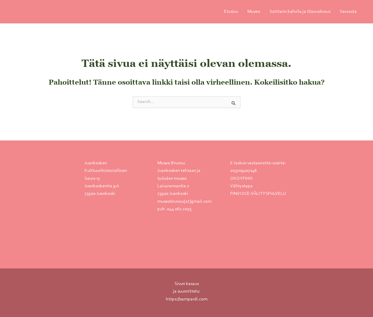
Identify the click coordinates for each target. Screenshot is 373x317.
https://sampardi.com (186, 299)
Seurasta (348, 11)
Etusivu (231, 11)
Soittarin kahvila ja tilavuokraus (300, 11)
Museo (253, 11)
